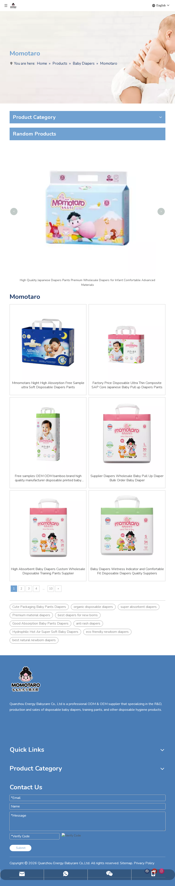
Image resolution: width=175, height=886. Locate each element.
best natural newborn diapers (34, 640)
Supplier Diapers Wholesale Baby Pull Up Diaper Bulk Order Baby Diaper (126, 478)
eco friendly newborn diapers (107, 631)
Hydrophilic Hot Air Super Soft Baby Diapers (45, 631)
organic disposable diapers (93, 606)
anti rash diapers (88, 623)
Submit (20, 848)
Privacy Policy (144, 863)
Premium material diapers (31, 615)
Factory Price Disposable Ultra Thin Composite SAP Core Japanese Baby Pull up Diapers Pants (127, 385)
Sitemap (126, 863)
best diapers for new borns (78, 615)
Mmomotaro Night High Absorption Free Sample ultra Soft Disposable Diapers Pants (48, 385)
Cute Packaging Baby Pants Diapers (39, 606)
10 (50, 589)
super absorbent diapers (139, 606)
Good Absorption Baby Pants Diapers (40, 623)
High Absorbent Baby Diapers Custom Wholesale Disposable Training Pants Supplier (48, 571)
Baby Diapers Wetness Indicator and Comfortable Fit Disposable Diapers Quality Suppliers (127, 571)
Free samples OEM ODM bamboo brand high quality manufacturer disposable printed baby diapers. (48, 478)
